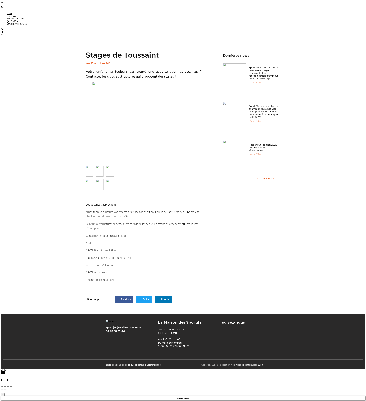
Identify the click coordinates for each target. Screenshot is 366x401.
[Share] (5, 386)
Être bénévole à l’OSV (17, 24)
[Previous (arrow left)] (2, 389)
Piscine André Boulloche (100, 279)
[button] (124, 299)
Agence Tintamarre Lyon (249, 364)
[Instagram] (232, 329)
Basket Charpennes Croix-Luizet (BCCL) (109, 257)
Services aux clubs (15, 18)
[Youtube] (249, 329)
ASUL (89, 243)
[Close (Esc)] (2, 386)
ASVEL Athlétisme (96, 272)
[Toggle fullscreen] (8, 386)
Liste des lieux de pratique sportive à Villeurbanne (133, 364)
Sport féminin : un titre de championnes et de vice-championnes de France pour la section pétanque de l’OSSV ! (263, 111)
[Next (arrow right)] (5, 389)
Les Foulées (12, 21)
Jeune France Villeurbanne (101, 265)
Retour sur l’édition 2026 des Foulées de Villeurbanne (263, 147)
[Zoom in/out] (11, 386)
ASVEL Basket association (101, 250)
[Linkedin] (241, 329)
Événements (12, 16)
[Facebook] (223, 329)
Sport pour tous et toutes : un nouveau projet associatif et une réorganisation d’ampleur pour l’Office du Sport (264, 73)
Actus (9, 13)
